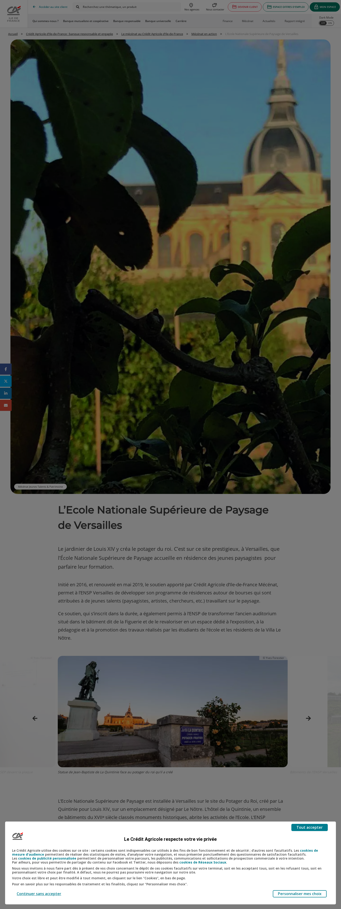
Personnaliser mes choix (300, 893)
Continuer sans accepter (39, 893)
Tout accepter (309, 827)
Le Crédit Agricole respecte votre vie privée (170, 839)
